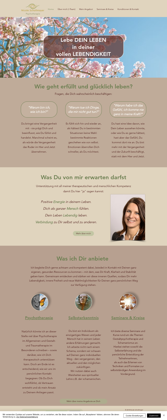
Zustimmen (154, 415)
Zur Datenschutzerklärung (27, 416)
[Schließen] (163, 415)
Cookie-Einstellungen (134, 415)
